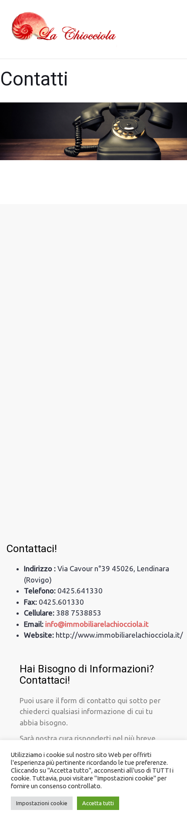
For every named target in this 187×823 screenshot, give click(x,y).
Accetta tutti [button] (98, 803)
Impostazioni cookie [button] (41, 803)
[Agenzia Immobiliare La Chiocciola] (62, 29)
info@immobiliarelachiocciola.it (97, 624)
